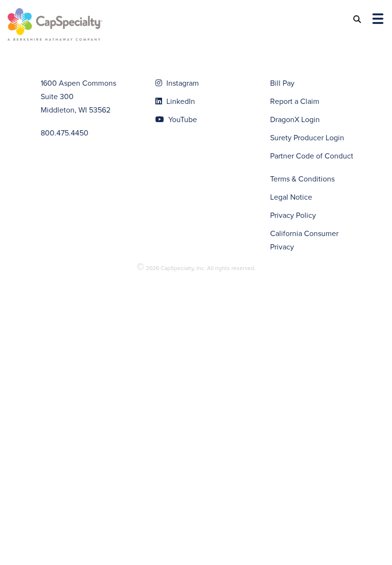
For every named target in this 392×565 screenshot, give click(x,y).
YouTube (181, 119)
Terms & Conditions (302, 178)
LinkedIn (179, 101)
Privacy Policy (293, 215)
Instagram (181, 83)
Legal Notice (291, 197)
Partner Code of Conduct (311, 155)
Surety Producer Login (307, 137)
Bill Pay (282, 83)
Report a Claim (294, 101)
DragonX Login (295, 119)
